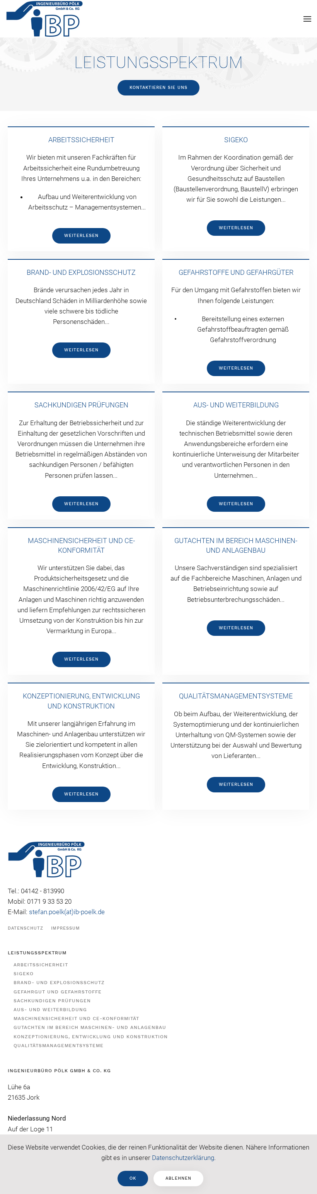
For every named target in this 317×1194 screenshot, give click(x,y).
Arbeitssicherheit (41, 964)
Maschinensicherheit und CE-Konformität (76, 1018)
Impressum (65, 928)
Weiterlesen (81, 235)
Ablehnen (178, 1178)
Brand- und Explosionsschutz (59, 982)
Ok (133, 1178)
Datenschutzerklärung (183, 1158)
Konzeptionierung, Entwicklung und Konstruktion (91, 1036)
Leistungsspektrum (37, 953)
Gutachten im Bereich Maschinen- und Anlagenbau (90, 1027)
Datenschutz (25, 928)
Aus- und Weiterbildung (50, 1009)
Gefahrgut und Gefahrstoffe (58, 992)
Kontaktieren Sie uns (158, 87)
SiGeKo (24, 973)
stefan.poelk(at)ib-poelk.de (67, 912)
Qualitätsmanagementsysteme (59, 1045)
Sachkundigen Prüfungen (52, 1000)
